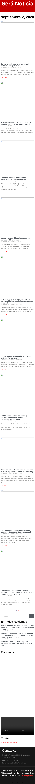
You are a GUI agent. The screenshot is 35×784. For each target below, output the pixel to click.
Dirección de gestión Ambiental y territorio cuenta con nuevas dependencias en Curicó (14, 417)
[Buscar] (31, 616)
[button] (17, 10)
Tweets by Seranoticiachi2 (9, 742)
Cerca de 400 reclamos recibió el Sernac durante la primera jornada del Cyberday (17, 471)
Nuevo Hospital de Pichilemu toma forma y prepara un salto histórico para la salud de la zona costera (17, 627)
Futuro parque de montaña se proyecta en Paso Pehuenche (16, 357)
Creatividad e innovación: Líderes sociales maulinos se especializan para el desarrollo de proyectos (17, 592)
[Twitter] (17, 781)
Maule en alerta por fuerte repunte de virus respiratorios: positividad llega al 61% (16, 643)
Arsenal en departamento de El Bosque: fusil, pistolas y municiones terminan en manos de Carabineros (17, 635)
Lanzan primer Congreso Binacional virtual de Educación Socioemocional (16, 531)
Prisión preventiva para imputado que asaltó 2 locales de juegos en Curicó (16, 123)
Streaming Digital (27, 775)
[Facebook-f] (12, 781)
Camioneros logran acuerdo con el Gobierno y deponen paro (15, 65)
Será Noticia (17, 4)
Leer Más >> (4, 77)
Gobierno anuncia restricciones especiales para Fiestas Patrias (13, 178)
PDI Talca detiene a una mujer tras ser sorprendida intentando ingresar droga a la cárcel (17, 301)
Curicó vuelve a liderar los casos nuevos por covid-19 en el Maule (17, 239)
